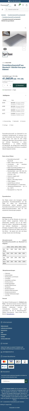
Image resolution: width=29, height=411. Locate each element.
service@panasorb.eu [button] (8, 351)
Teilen (12, 125)
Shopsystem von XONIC (14, 407)
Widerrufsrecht (4, 326)
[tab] (3, 132)
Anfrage (5, 125)
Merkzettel (16, 121)
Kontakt (3, 336)
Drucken (23, 121)
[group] (14, 39)
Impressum (3, 334)
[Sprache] (15, 5)
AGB (2, 332)
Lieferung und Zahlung (6, 328)
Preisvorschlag (7, 121)
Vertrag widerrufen (5, 338)
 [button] (24, 48)
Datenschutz (4, 330)
